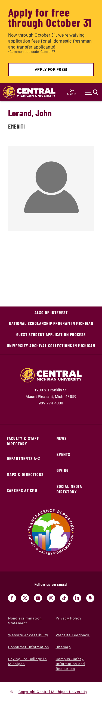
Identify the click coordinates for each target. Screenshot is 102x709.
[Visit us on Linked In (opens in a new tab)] (77, 598)
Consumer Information (28, 647)
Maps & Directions (25, 474)
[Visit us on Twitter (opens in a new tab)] (25, 598)
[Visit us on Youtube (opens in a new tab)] (38, 598)
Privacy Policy (69, 618)
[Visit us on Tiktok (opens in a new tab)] (64, 598)
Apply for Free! (51, 69)
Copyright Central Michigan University (52, 692)
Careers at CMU (22, 490)
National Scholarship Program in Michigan (51, 323)
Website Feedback (73, 635)
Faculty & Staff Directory (23, 441)
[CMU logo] (26, 92)
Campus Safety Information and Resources (70, 664)
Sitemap (63, 647)
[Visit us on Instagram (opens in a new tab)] (51, 598)
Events (63, 454)
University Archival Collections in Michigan (51, 345)
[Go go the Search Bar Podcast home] (90, 598)
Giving (63, 470)
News (62, 438)
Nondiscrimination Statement (25, 620)
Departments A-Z (23, 458)
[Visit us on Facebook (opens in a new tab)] (12, 598)
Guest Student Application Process (51, 334)
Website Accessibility (28, 635)
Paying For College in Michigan (27, 661)
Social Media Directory (69, 489)
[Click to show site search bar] (91, 92)
